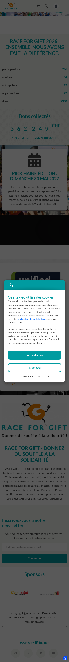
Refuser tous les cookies (34, 376)
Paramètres (34, 367)
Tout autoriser (34, 355)
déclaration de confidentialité (32, 319)
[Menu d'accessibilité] (65, 658)
